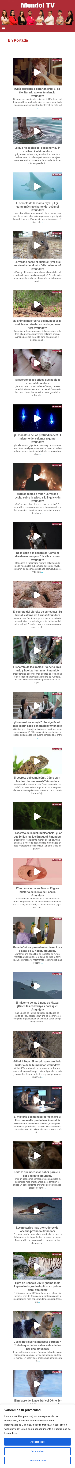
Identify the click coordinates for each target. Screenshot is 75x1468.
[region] (37, 1436)
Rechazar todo (37, 1460)
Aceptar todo (38, 1441)
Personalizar (37, 1451)
